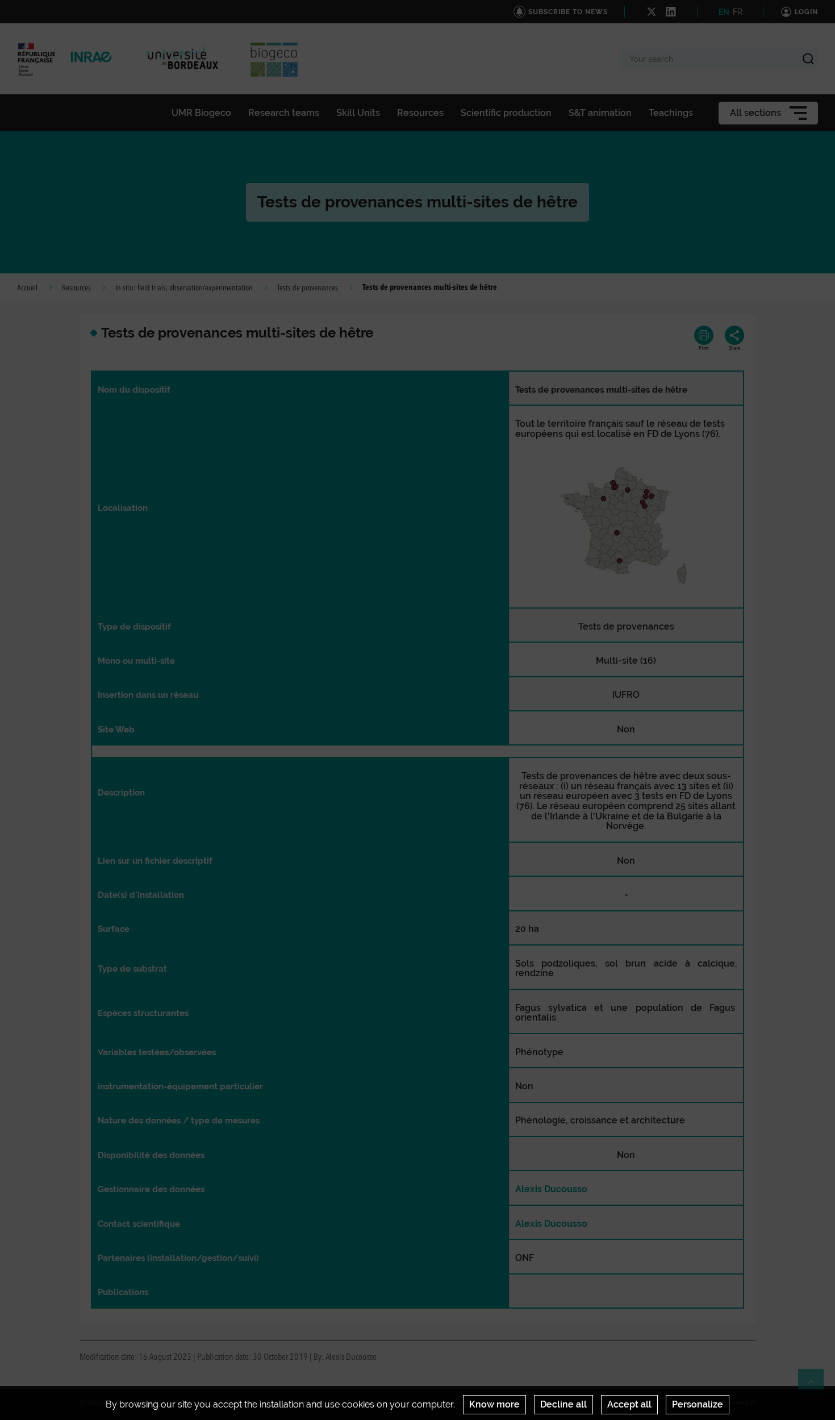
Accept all (629, 1404)
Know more (494, 1404)
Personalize (697, 1404)
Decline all (563, 1404)
